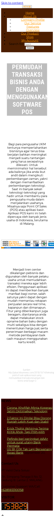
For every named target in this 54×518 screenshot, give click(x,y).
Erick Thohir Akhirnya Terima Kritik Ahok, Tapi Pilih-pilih (28, 430)
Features (32, 26)
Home (29, 13)
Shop (30, 37)
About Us (29, 16)
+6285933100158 (12, 490)
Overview (33, 30)
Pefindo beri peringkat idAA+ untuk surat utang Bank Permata (27, 442)
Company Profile (33, 19)
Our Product (30, 33)
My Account (29, 40)
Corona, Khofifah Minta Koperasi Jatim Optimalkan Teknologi (29, 409)
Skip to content (12, 3)
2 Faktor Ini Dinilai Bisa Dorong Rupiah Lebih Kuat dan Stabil (29, 419)
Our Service (32, 23)
